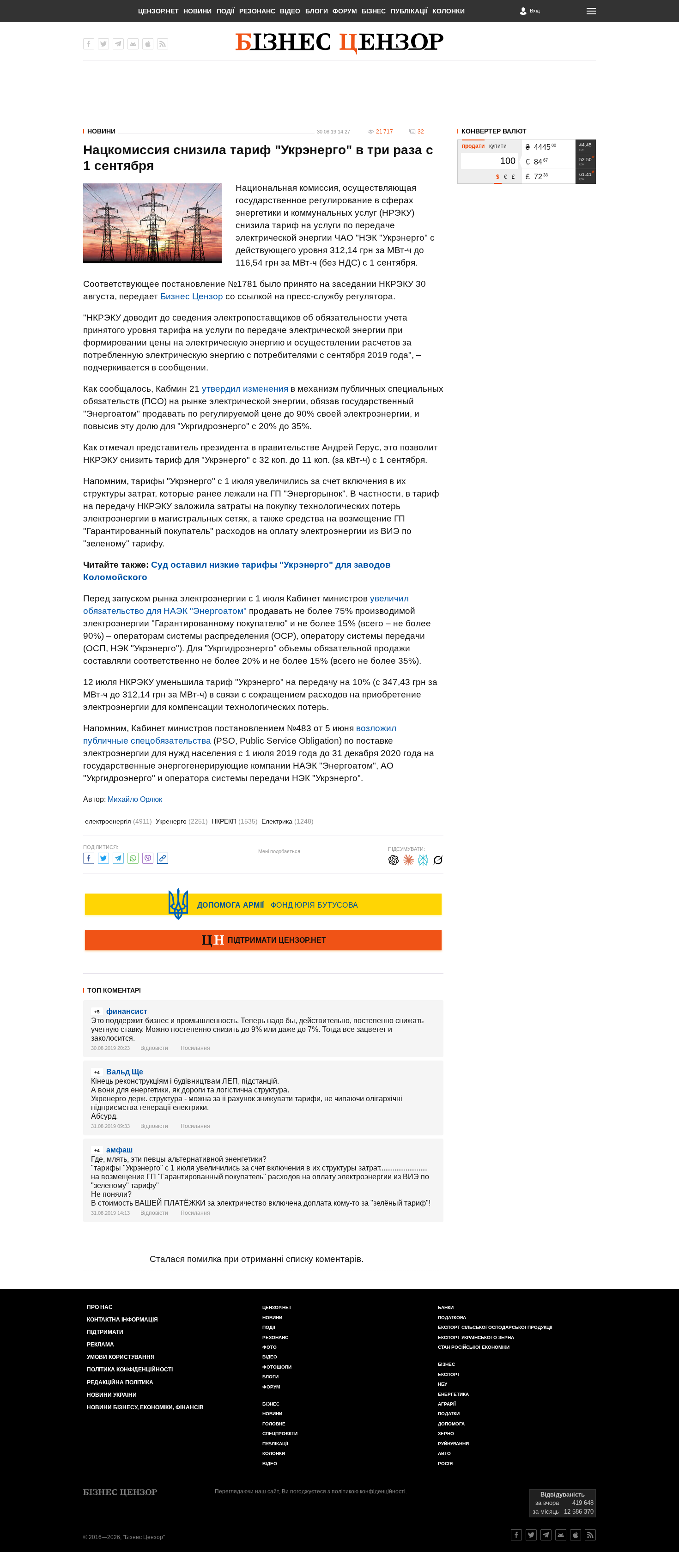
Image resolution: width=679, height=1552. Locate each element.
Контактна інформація (122, 1319)
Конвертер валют (494, 131)
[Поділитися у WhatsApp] (133, 857)
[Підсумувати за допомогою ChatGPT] (393, 859)
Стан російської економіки (473, 1347)
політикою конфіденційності (369, 1491)
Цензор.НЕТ (158, 11)
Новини (197, 11)
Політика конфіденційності (130, 1369)
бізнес (446, 1364)
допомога (451, 1423)
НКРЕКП (235, 821)
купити (498, 146)
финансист (126, 1011)
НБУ (442, 1384)
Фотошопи (276, 1367)
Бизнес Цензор (191, 296)
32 (421, 131)
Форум (345, 11)
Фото (269, 1347)
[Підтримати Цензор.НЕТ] (263, 941)
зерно (446, 1433)
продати (473, 146)
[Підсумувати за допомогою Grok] (437, 859)
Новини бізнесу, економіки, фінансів (145, 1407)
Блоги (316, 11)
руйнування (453, 1443)
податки (449, 1413)
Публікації (409, 11)
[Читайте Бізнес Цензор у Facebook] (516, 1534)
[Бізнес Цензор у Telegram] (118, 43)
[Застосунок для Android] (133, 43)
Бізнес (374, 11)
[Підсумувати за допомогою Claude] (408, 859)
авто (444, 1453)
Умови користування (121, 1357)
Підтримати (105, 1332)
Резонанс (257, 11)
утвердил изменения (245, 389)
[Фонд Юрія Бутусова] (263, 904)
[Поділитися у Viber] (147, 857)
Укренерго (182, 821)
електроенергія (118, 821)
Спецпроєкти (279, 1433)
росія (445, 1463)
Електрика (287, 821)
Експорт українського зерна (476, 1337)
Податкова (452, 1317)
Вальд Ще (124, 1072)
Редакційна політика (120, 1382)
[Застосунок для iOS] (147, 43)
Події (226, 11)
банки (446, 1307)
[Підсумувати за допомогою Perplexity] (423, 859)
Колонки (448, 11)
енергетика (453, 1394)
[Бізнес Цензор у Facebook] (88, 43)
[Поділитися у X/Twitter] (103, 857)
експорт (449, 1374)
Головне (273, 1423)
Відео (290, 11)
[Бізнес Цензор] (339, 44)
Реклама (100, 1344)
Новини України (112, 1395)
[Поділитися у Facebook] (88, 857)
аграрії (447, 1403)
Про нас (100, 1307)
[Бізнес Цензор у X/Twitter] (103, 43)
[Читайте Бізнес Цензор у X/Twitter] (531, 1534)
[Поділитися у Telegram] (118, 857)
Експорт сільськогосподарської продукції (495, 1327)
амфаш (119, 1150)
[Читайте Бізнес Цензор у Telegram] (546, 1534)
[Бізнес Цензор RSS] (162, 43)
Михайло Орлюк (135, 799)
